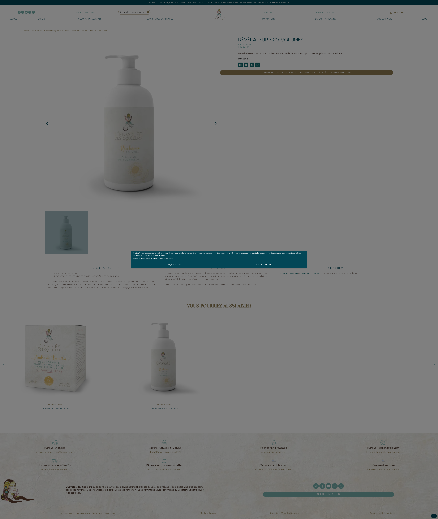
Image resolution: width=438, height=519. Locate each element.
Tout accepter (263, 264)
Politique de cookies (141, 259)
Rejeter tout (175, 264)
